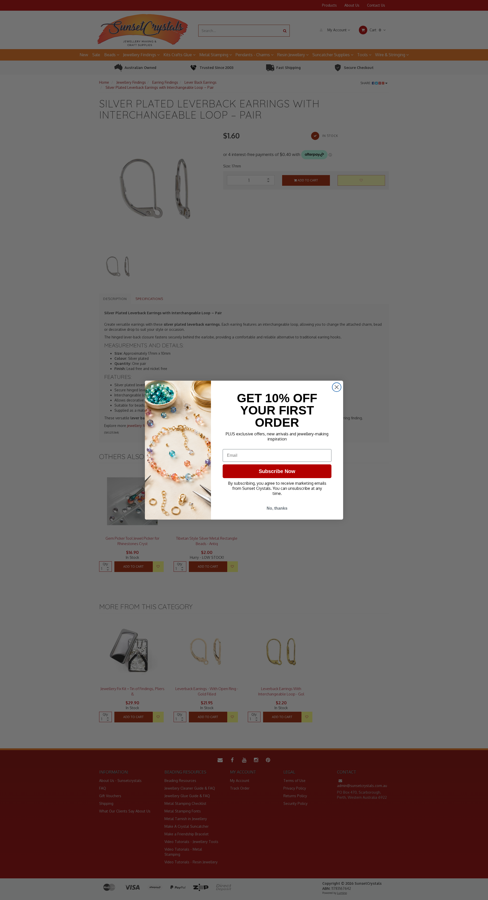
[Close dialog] (336, 387)
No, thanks (277, 508)
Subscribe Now (277, 471)
